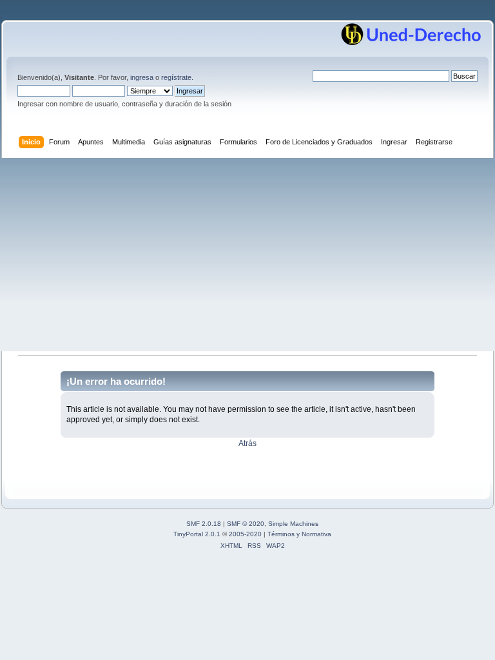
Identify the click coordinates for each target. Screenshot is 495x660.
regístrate (176, 77)
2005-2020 (245, 534)
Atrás (247, 443)
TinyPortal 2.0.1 (196, 534)
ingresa (141, 77)
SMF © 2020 (245, 523)
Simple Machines (293, 523)
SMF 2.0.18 (203, 523)
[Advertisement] (247, 254)
